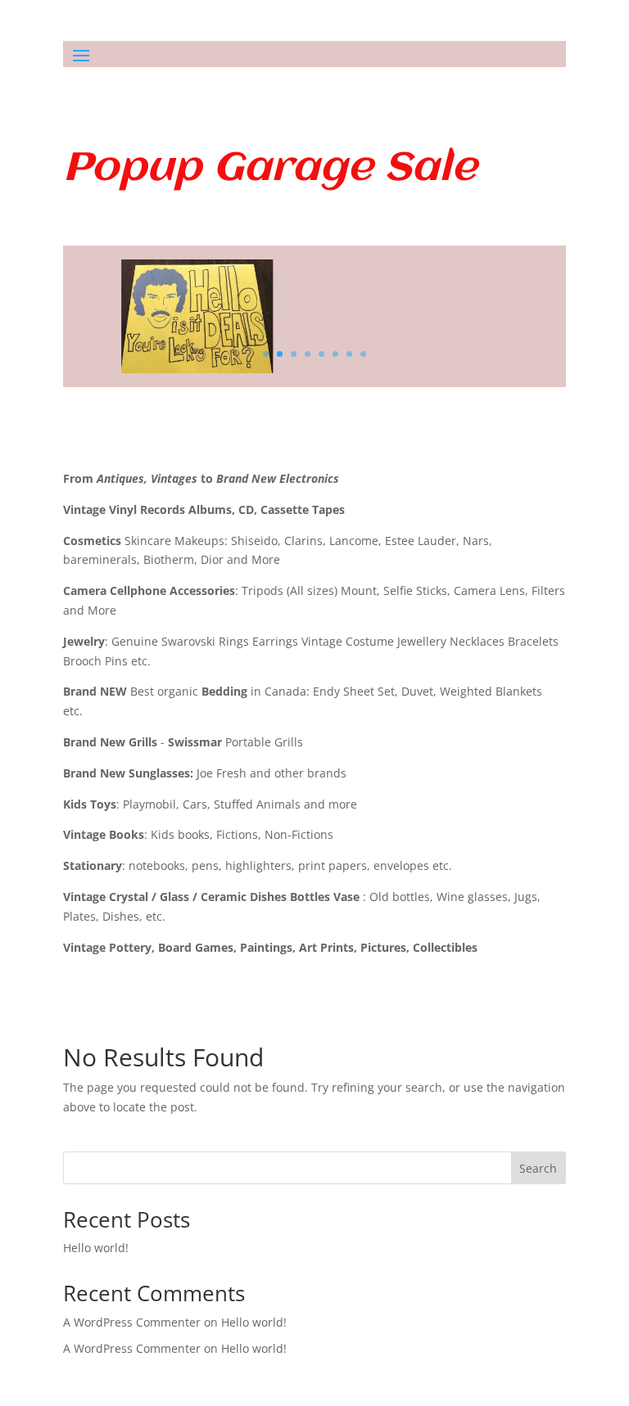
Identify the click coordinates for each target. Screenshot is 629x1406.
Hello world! (96, 1247)
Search (538, 1168)
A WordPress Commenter (132, 1348)
